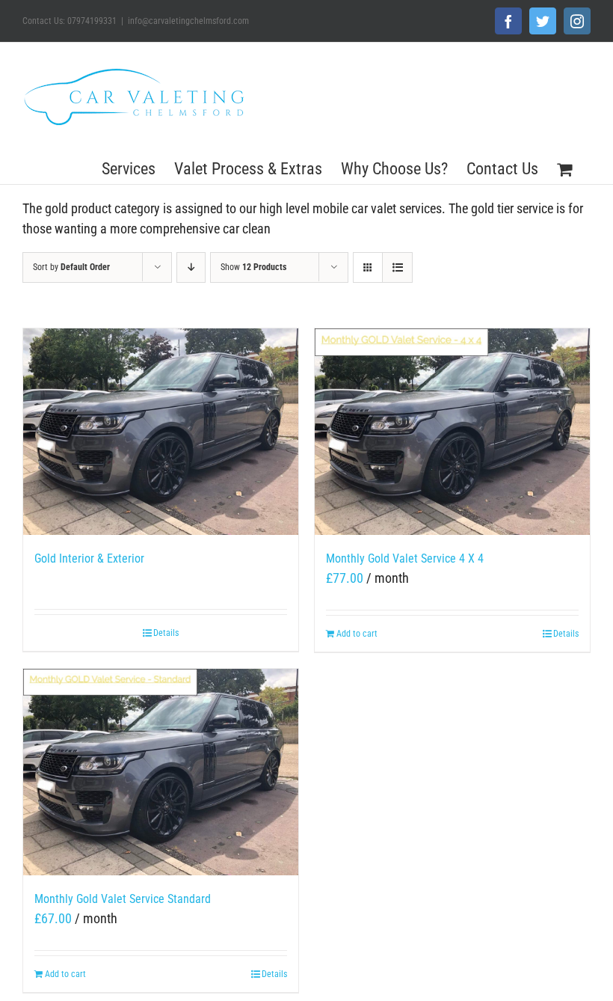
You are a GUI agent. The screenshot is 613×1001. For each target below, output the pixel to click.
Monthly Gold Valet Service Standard (122, 899)
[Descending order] (191, 267)
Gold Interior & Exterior (89, 558)
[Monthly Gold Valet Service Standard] (160, 772)
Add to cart (357, 633)
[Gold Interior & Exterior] (160, 431)
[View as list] (397, 267)
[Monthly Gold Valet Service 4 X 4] (452, 431)
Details (166, 633)
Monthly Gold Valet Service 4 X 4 (405, 558)
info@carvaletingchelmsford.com (188, 21)
